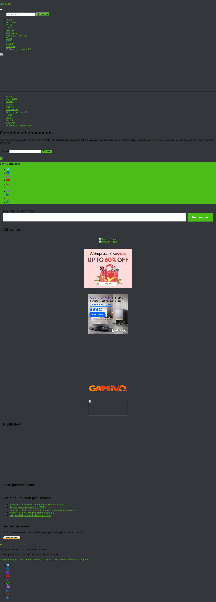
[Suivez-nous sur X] (7, 169)
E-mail (5, 151)
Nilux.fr (10, 43)
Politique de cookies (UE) (19, 49)
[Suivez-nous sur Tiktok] (7, 187)
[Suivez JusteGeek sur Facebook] (7, 173)
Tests (9, 27)
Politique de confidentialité (66, 559)
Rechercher (200, 217)
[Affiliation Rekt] (108, 414)
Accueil (10, 19)
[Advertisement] (98, 455)
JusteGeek (5, 3)
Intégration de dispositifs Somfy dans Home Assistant (37, 504)
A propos (85, 559)
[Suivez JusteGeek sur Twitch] (7, 183)
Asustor (10, 30)
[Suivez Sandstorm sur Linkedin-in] (7, 194)
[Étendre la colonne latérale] (1, 158)
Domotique (12, 33)
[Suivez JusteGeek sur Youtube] (8, 180)
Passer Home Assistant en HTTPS (27, 507)
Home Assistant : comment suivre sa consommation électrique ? (42, 510)
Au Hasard (11, 22)
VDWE (9, 25)
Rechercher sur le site (18, 211)
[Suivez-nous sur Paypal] (7, 202)
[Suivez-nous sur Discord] (8, 191)
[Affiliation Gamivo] (108, 395)
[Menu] (1, 9)
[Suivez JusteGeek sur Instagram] (7, 176)
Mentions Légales (9, 559)
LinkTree (10, 46)
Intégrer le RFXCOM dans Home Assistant (31, 512)
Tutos (9, 38)
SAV (8, 41)
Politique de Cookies (30, 559)
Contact (47, 559)
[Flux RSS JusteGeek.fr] (7, 198)
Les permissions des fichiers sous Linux (30, 515)
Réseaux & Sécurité (16, 35)
